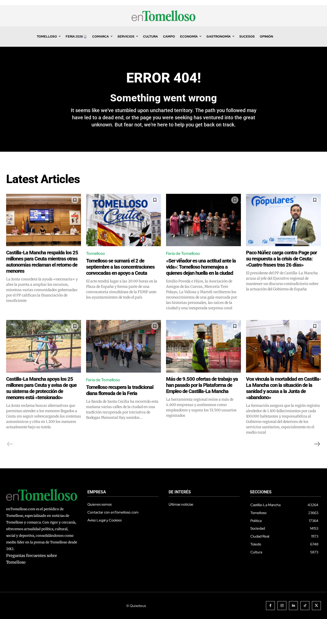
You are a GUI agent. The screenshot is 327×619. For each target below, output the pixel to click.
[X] (316, 605)
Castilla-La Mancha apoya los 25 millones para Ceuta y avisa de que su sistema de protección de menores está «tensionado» (41, 388)
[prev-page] (10, 444)
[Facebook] (270, 605)
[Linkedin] (293, 605)
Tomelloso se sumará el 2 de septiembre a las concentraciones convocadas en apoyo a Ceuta (120, 267)
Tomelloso (95, 253)
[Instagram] (281, 605)
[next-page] (317, 444)
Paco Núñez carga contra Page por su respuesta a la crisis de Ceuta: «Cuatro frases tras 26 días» (281, 258)
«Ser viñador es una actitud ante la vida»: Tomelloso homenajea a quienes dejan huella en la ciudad (201, 267)
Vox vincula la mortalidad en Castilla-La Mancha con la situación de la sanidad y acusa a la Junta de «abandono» (283, 388)
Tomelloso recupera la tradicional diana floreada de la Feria (119, 390)
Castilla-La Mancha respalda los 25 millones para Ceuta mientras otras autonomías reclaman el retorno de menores (42, 261)
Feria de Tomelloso (183, 253)
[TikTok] (304, 605)
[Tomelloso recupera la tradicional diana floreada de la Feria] (123, 346)
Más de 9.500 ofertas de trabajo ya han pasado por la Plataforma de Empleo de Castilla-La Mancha (202, 385)
